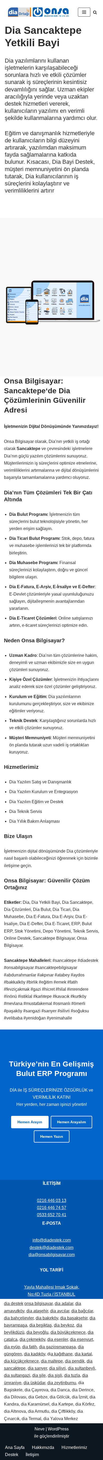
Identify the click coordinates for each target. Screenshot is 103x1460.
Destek (11, 1454)
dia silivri (57, 1368)
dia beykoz (64, 1325)
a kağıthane (62, 1354)
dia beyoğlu (37, 1332)
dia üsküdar (34, 1383)
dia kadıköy (34, 1354)
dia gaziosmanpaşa (57, 1347)
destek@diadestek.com (51, 1247)
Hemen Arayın (29, 1122)
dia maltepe (52, 1361)
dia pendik (75, 1361)
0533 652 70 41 (51, 1215)
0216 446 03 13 (51, 1200)
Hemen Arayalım (71, 1122)
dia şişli (55, 1375)
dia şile (39, 1375)
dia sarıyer (37, 1368)
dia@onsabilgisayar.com (52, 1254)
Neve (40, 1429)
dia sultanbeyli (81, 1368)
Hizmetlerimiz (74, 1447)
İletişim (32, 1454)
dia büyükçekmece (68, 1332)
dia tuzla (72, 1375)
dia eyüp (12, 1347)
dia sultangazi (17, 1375)
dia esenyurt (81, 1339)
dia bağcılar (82, 1311)
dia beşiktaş (40, 1325)
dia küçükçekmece (21, 1361)
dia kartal (83, 1354)
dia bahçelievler (19, 1318)
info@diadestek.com (51, 1240)
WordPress (58, 1429)
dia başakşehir (73, 1318)
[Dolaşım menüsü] (84, 12)
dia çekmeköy (32, 1339)
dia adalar (64, 1303)
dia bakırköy (47, 1318)
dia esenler (57, 1339)
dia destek (13, 1303)
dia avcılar (59, 1311)
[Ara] (95, 12)
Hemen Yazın (51, 1136)
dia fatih (29, 1347)
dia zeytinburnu (61, 1383)
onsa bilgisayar (38, 1303)
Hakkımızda (43, 1447)
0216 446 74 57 (51, 1207)
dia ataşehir (37, 1311)
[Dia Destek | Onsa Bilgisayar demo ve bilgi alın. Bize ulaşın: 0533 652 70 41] (37, 12)
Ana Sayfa (15, 1447)
